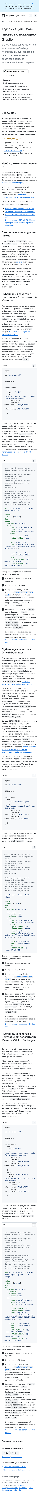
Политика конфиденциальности (12, 1457)
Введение (8, 112)
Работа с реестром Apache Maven (19, 208)
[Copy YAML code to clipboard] (34, 460)
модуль (19, 262)
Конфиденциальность (10, 1488)
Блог (20, 1490)
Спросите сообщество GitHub (15, 1467)
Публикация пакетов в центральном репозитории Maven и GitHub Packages (19, 1037)
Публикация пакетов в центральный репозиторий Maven (19, 297)
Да (7, 1453)
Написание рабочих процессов (15, 182)
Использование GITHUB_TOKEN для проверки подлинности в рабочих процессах (20, 222)
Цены (31, 1488)
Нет (16, 1453)
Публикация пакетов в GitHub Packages (16, 651)
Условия (21, 1485)
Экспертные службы (9, 1490)
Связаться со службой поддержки (17, 1470)
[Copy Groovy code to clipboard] (34, 365)
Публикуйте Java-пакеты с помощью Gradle (21, 21)
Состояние (23, 1488)
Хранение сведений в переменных (20, 211)
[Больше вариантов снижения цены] (27, 71)
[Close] (33, 3)
